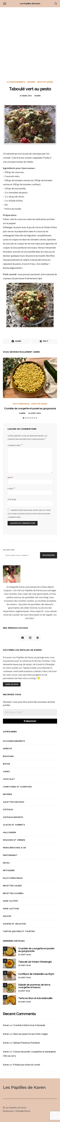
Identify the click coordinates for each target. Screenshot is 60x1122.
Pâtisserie (9, 870)
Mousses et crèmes (14, 840)
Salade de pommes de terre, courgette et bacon (34, 986)
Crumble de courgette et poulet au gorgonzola (30, 408)
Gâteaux (8, 809)
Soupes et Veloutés (14, 924)
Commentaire (14, 445)
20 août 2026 (24, 1002)
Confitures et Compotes (17, 787)
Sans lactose (11, 908)
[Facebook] (22, 638)
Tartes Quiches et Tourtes (19, 931)
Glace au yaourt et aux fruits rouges (30, 1033)
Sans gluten (10, 901)
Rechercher (9, 550)
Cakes (6, 771)
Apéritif (7, 748)
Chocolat (9, 779)
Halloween (9, 832)
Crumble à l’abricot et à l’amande (29, 1025)
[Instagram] (30, 638)
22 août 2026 (24, 978)
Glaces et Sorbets (14, 825)
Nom (10, 477)
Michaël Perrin (22, 1111)
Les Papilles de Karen (30, 3)
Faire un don (11, 684)
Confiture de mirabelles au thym (36, 974)
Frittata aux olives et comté (26, 1064)
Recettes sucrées (13, 893)
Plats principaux (21, 404)
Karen (37, 96)
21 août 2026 (24, 991)
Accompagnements (16, 82)
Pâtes (6, 863)
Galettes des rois (13, 802)
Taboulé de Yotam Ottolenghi (35, 961)
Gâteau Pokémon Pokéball (26, 1042)
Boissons (8, 756)
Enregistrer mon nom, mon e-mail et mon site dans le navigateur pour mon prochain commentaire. (29, 513)
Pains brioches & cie (14, 847)
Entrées (31, 82)
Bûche (6, 764)
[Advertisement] (30, 44)
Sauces (7, 916)
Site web (12, 500)
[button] (23, 418)
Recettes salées (45, 82)
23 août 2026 (24, 965)
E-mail (11, 488)
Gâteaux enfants (13, 817)
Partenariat (10, 855)
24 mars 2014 (26, 96)
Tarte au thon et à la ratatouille (35, 998)
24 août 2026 (34, 413)
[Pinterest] (37, 638)
